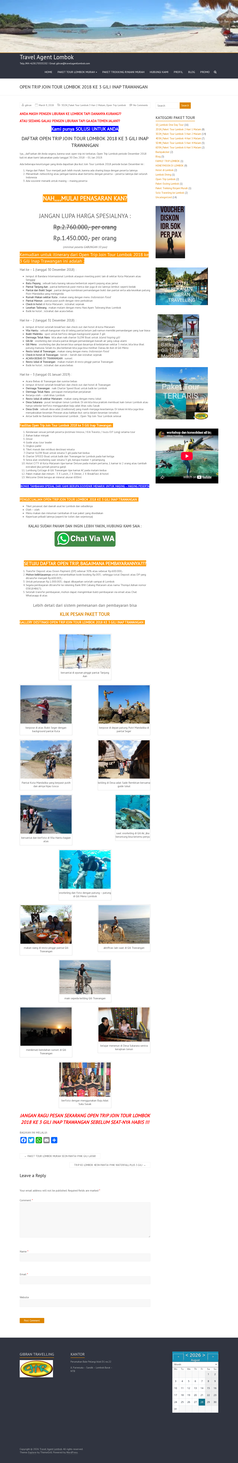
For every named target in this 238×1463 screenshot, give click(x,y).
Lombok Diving (163, 174)
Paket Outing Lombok (167, 183)
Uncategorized (164, 197)
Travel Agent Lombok (47, 57)
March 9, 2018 (46, 105)
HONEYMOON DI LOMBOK (170, 165)
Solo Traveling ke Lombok (170, 192)
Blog (158, 156)
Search (185, 105)
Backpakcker (163, 152)
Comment (26, 1200)
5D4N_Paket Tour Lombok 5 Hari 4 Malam (178, 143)
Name (24, 1251)
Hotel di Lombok (165, 170)
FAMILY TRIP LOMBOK (168, 161)
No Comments (140, 105)
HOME (48, 72)
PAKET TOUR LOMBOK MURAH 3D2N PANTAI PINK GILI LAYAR (60, 1156)
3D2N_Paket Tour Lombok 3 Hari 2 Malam (83, 105)
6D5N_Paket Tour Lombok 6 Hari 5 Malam (178, 147)
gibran (28, 105)
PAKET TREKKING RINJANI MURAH (123, 72)
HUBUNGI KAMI (159, 72)
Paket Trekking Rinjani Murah (172, 188)
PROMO (205, 72)
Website (24, 1297)
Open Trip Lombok (116, 105)
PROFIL (178, 72)
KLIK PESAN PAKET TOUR (85, 614)
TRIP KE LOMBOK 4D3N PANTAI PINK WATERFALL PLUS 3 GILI (110, 1165)
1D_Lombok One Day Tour (170, 124)
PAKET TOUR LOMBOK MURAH (76, 72)
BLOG (191, 72)
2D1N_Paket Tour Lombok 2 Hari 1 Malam (178, 129)
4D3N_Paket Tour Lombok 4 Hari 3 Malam (178, 138)
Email (24, 1274)
